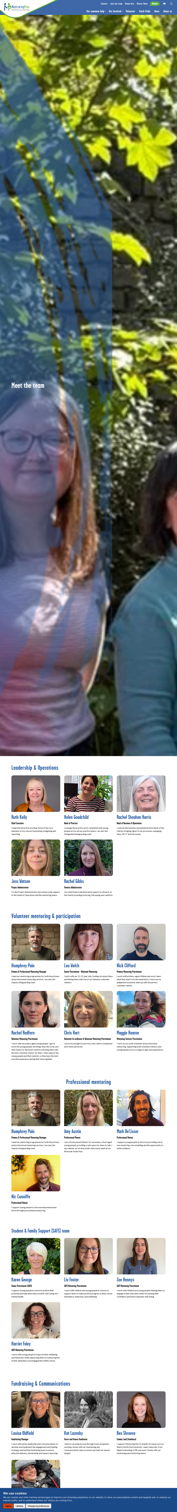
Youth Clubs (145, 11)
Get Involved (115, 11)
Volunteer (130, 11)
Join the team (116, 3)
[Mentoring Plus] (16, 7)
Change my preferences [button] (38, 1506)
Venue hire (129, 3)
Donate (155, 3)
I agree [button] (8, 1506)
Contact (104, 3)
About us (167, 11)
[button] (164, 3)
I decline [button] (19, 1506)
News (157, 11)
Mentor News (142, 3)
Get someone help (95, 11)
